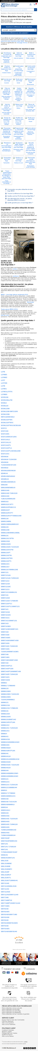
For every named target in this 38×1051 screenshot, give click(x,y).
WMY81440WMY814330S (9, 923)
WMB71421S (5, 618)
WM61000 (4, 485)
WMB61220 (4, 527)
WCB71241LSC (6, 442)
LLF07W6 (4, 383)
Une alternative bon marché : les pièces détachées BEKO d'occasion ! (19, 199)
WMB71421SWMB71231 (9, 620)
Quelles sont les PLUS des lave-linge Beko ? (21, 196)
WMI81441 (4, 855)
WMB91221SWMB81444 (9, 787)
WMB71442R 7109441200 (9, 674)
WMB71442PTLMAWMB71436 (11, 671)
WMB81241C (5, 725)
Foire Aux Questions (7, 1021)
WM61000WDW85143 (8, 487)
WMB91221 (4, 779)
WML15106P (5, 872)
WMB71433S (5, 643)
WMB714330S (5, 637)
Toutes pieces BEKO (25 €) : (9, 309)
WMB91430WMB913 (7, 804)
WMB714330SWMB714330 (10, 640)
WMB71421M (5, 612)
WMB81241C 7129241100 (9, 728)
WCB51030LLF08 (6, 400)
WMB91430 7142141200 (9, 801)
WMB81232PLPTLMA (8, 722)
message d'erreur (22, 42)
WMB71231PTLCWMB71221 (10, 606)
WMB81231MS (6, 716)
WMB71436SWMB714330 (9, 660)
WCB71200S (5, 434)
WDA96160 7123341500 (8, 459)
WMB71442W (5, 680)
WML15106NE (5, 866)
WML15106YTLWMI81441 (9, 880)
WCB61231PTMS (6, 420)
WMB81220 (4, 688)
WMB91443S (5, 821)
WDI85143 (4, 473)
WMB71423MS (6, 626)
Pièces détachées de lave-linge (11, 1009)
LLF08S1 (4, 389)
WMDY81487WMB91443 (9, 841)
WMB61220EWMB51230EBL (10, 533)
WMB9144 (4, 807)
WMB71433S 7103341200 (9, 646)
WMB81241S (5, 731)
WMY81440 (4, 920)
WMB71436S (5, 657)
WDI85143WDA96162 (8, 476)
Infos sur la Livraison (8, 1023)
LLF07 (3, 380)
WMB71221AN (6, 575)
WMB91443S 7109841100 (9, 824)
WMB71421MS (6, 615)
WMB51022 (4, 501)
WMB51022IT (5, 510)
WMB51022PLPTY (7, 513)
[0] (35, 5)
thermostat (30, 302)
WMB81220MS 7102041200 (10, 694)
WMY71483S (5, 906)
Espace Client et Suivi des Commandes (13, 1020)
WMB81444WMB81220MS (9, 773)
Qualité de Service (7, 1034)
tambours (16, 276)
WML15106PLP (6, 875)
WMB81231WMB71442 (8, 719)
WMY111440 (5, 883)
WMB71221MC (6, 586)
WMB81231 (4, 711)
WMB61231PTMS (7, 558)
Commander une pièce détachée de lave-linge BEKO (20, 190)
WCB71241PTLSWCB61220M (10, 451)
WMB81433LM (6, 748)
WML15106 (4, 860)
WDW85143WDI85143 (8, 482)
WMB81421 (4, 736)
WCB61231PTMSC (7, 422)
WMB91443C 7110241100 (9, 819)
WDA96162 (4, 468)
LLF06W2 (4, 377)
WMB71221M (5, 584)
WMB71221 (4, 572)
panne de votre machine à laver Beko (12, 41)
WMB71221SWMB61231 (9, 592)
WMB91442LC (5, 810)
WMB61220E (5, 530)
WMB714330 (5, 635)
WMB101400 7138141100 (9, 493)
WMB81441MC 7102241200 (10, 765)
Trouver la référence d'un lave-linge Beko (20, 193)
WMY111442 (5, 889)
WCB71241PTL (6, 445)
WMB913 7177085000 (8, 793)
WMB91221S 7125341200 (9, 784)
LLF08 (3, 386)
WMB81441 (4, 753)
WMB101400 (5, 490)
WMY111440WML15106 (8, 886)
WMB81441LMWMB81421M (10, 759)
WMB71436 (4, 654)
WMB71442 (4, 663)
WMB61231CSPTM (7, 538)
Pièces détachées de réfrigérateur (11, 1012)
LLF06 (3, 372)
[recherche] (35, 9)
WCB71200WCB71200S (9, 437)
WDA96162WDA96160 (8, 470)
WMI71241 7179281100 (8, 846)
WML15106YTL (6, 877)
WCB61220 (4, 406)
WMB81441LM (6, 756)
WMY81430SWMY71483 (9, 914)
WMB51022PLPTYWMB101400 (11, 516)
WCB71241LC (5, 439)
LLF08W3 (4, 394)
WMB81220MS (6, 691)
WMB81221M (5, 705)
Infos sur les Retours (8, 1036)
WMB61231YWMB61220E (9, 569)
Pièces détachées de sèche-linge (11, 1011)
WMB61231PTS (6, 561)
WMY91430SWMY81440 (9, 931)
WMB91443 (4, 813)
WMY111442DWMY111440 (9, 894)
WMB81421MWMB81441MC (10, 742)
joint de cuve (5, 315)
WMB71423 (4, 623)
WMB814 (4, 733)
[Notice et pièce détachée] (3, 5)
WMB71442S (5, 677)
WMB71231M (5, 598)
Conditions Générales (8, 1030)
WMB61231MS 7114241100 (10, 547)
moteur (15, 269)
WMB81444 (4, 770)
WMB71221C (5, 581)
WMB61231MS (6, 544)
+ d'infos (25, 1041)
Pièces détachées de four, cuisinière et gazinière (15, 1014)
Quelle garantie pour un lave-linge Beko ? (20, 202)
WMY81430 (4, 909)
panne (25, 38)
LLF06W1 (4, 374)
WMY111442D (5, 892)
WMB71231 (4, 595)
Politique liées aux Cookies (9, 1033)
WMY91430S (5, 928)
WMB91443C (5, 816)
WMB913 (4, 790)
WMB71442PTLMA (7, 668)
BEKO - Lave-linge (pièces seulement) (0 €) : (15, 294)
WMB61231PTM (6, 555)
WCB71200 (4, 431)
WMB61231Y (5, 567)
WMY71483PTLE (6, 900)
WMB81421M (5, 739)
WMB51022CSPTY (7, 504)
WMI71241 (4, 844)
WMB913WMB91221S (8, 796)
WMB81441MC (6, 762)
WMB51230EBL (6, 521)
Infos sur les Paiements (8, 1024)
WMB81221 (4, 702)
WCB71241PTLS (6, 448)
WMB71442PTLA (6, 666)
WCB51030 (4, 397)
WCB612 (4, 403)
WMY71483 (4, 897)
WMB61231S (5, 564)
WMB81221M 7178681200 (9, 708)
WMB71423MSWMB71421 (9, 629)
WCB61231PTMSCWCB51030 (11, 425)
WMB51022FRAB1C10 (8, 507)
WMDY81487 (5, 838)
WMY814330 (5, 917)
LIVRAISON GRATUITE (8, 1)
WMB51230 (4, 518)
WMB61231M (5, 541)
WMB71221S (5, 589)
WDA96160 (4, 456)
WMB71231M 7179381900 (9, 601)
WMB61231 (4, 535)
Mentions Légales (7, 1031)
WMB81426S (5, 745)
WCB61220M (5, 408)
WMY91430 (4, 926)
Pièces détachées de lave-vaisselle (12, 1008)
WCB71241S (5, 454)
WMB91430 (4, 799)
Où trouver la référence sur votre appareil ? (14, 33)
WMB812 (4, 683)
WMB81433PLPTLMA (8, 750)
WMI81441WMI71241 (8, 858)
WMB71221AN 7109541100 (10, 578)
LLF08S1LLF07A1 (6, 391)
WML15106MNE (6, 863)
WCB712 (4, 428)
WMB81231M (5, 714)
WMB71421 (4, 609)
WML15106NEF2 (6, 869)
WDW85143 (5, 479)
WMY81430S (5, 911)
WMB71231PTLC (6, 603)
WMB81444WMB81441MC (9, 776)
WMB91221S (5, 782)
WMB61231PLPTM (7, 550)
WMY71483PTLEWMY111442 (10, 903)
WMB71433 (4, 632)
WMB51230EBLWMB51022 (10, 524)
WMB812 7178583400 (8, 685)
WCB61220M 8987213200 (9, 411)
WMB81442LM (6, 767)
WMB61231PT (5, 552)
